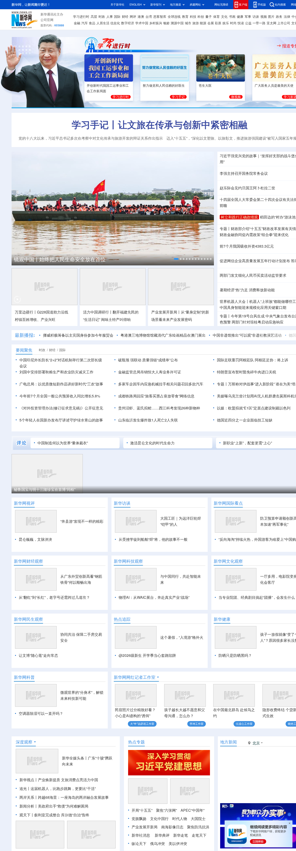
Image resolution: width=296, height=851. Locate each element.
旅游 (195, 23)
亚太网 (271, 23)
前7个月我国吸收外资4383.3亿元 (247, 246)
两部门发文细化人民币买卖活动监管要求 (253, 275)
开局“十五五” (142, 810)
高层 (94, 16)
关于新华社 (117, 4)
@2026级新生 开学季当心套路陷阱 (147, 655)
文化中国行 (159, 818)
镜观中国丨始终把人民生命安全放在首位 (59, 259)
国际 (117, 16)
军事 (248, 16)
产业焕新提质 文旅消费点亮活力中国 (68, 780)
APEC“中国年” (192, 810)
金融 (77, 23)
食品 (92, 23)
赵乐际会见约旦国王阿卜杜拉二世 (247, 188)
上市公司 (283, 23)
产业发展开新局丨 (166, 312)
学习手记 (178, 96)
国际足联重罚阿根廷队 (235, 360)
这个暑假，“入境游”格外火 (181, 637)
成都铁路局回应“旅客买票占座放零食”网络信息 (156, 396)
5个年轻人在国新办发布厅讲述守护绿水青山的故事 (61, 420)
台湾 (148, 16)
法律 (287, 16)
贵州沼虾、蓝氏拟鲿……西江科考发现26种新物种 (159, 408)
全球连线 (174, 16)
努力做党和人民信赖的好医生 (164, 85)
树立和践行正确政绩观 (239, 217)
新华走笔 (180, 835)
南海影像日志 (172, 827)
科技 (193, 16)
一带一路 (259, 23)
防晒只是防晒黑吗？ (235, 655)
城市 (188, 23)
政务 (279, 16)
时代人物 (179, 818)
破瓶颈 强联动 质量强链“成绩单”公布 (148, 360)
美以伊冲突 (178, 843)
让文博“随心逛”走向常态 (38, 655)
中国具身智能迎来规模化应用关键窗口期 (253, 307)
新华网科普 (24, 677)
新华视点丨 (28, 780)
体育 (216, 16)
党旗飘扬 (139, 818)
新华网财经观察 (28, 561)
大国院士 (198, 818)
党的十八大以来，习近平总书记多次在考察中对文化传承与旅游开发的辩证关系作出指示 (90, 138)
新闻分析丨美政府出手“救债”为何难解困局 (53, 806)
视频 (263, 16)
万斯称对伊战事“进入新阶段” (251, 384)
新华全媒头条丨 (75, 758)
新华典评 (162, 835)
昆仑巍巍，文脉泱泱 (35, 539)
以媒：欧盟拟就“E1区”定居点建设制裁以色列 (253, 408)
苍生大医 (205, 85)
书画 (232, 16)
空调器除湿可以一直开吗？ (41, 713)
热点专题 (136, 742)
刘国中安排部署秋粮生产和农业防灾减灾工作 (56, 372)
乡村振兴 (155, 23)
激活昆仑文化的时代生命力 (152, 443)
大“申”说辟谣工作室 (142, 723)
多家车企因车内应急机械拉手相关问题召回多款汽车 (160, 384)
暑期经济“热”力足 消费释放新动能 (247, 290)
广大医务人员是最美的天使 (274, 85)
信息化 (115, 23)
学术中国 (141, 23)
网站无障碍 (221, 4)
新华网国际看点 (228, 503)
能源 (203, 23)
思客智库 (159, 16)
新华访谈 (122, 503)
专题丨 (225, 228)
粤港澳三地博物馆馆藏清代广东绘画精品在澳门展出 (163, 335)
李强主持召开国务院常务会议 (244, 173)
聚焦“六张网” (166, 810)
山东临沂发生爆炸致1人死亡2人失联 (148, 420)
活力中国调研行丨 (98, 312)
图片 (271, 16)
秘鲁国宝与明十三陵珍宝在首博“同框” (44, 489)
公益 (248, 23)
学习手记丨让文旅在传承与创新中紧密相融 (159, 124)
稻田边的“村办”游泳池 (278, 217)
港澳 (141, 16)
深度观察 (24, 742)
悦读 (240, 23)
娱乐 (225, 23)
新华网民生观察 (28, 619)
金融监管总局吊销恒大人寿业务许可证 (149, 372)
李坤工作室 (197, 723)
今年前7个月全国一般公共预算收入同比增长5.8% (59, 396)
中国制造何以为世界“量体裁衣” (62, 443)
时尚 (233, 23)
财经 (125, 16)
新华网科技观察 (128, 561)
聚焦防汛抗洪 (198, 827)
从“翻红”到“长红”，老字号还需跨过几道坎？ (54, 597)
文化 (224, 16)
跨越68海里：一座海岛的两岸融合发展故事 (73, 797)
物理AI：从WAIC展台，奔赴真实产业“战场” (154, 597)
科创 (200, 16)
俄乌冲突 (157, 843)
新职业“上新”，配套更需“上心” (247, 443)
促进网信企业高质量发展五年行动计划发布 (255, 261)
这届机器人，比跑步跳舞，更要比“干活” (63, 788)
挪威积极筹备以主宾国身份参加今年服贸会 (78, 335)
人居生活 (102, 23)
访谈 (256, 16)
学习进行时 (81, 16)
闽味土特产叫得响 (116, 319)
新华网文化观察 (228, 561)
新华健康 (222, 619)
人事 (109, 16)
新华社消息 (141, 835)
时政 (102, 16)
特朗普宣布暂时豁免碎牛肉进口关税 (246, 372)
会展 (210, 23)
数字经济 (127, 23)
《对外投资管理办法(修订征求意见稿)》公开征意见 (61, 408)
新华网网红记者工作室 (134, 677)
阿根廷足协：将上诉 (271, 360)
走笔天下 (199, 835)
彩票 (218, 23)
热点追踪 (122, 619)
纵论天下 (139, 843)
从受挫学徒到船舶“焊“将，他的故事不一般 (153, 539)
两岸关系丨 (28, 797)
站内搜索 (280, 4)
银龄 (166, 23)
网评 (133, 16)
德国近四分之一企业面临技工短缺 (244, 420)
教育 (185, 16)
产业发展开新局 (144, 827)
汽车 (84, 23)
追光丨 (25, 788)
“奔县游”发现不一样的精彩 (81, 521)
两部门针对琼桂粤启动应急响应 (258, 322)
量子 (208, 16)
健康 (240, 16)
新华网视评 (24, 503)
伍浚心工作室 (244, 723)
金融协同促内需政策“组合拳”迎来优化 (254, 235)
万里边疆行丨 (26, 312)
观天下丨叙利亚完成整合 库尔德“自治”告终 (54, 815)
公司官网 (46, 20)
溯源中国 (177, 23)
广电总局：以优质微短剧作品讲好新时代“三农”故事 (61, 384)
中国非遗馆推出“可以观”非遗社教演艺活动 (247, 335)
